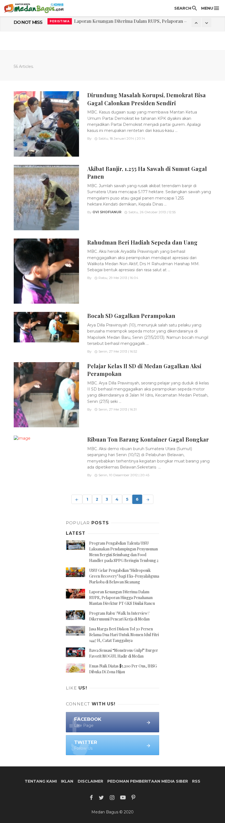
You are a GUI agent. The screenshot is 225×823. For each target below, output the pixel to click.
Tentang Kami (41, 781)
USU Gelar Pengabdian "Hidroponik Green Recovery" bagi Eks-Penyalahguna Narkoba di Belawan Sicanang (124, 576)
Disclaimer (90, 781)
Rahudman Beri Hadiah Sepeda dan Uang (142, 242)
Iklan (67, 781)
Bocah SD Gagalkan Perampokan (131, 315)
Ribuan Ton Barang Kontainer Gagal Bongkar (148, 439)
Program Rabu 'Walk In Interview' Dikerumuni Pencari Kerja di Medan (146, 22)
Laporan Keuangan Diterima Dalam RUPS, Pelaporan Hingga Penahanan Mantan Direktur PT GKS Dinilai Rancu (122, 597)
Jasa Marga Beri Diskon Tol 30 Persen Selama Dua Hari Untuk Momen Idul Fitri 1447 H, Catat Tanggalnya (124, 634)
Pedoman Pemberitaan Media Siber (147, 781)
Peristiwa (60, 22)
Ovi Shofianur (107, 212)
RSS (196, 781)
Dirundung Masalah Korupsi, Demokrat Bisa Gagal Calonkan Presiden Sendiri (146, 98)
